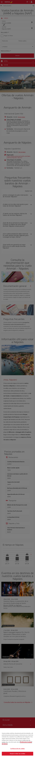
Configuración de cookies (17, 748)
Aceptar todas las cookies (17, 753)
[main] (17, 742)
